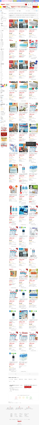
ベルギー (1, 79)
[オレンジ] (4, 85)
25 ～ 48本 (2, 35)
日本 (1, 93)
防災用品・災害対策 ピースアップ (13, 328)
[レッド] (3, 85)
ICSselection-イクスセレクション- (33, 202)
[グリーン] (6, 85)
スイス (1, 80)
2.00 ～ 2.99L (2, 56)
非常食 (14, 381)
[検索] (26, 4)
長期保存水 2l (15, 379)
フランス (1, 71)
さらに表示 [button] (2, 21)
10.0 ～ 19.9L (2, 60)
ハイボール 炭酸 (11, 379)
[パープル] (3, 86)
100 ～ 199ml (2, 51)
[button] (24, 4)
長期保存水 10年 (30, 379)
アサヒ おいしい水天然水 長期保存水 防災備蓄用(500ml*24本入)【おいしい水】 (23, 174)
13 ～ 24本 (2, 34)
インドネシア (2, 78)
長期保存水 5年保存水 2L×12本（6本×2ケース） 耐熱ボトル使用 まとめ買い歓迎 (33, 174)
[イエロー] (5, 85)
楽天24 (10, 285)
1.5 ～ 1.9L (2, 46)
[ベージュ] (5, 84)
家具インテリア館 (31, 349)
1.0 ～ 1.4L (2, 45)
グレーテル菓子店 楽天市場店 (23, 202)
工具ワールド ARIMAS (12, 349)
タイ (1, 68)
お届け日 (1, 100)
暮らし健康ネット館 (22, 286)
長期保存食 (25, 379)
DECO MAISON (31, 180)
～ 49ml (1, 50)
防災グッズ (10, 381)
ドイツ (1, 70)
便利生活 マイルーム (12, 265)
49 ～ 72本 (2, 36)
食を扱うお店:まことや (22, 120)
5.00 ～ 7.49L (2, 58)
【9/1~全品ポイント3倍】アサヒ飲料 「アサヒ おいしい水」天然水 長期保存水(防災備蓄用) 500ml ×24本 (33, 258)
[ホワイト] (3, 84)
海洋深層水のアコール (12, 121)
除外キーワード (2, 122)
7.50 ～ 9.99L (2, 59)
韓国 (1, 72)
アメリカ (1, 69)
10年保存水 (35, 379)
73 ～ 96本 (2, 37)
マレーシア (2, 73)
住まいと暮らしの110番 (32, 120)
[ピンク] (1, 85)
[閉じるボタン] (37, 13)
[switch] (19, 10)
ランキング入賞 (11, 97)
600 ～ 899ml (2, 44)
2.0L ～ (1, 47)
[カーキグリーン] (6, 84)
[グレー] (2, 84)
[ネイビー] (2, 86)
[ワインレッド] (2, 85)
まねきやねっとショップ (32, 265)
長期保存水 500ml (21, 379)
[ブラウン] (4, 84)
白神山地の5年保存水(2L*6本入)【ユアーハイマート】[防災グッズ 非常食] (13, 279)
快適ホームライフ (21, 349)
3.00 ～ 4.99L (2, 57)
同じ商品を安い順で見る (33, 58)
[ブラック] (1, 84)
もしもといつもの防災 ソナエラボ (33, 286)
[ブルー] (1, 86)
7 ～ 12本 (2, 33)
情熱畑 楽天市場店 (12, 99)
